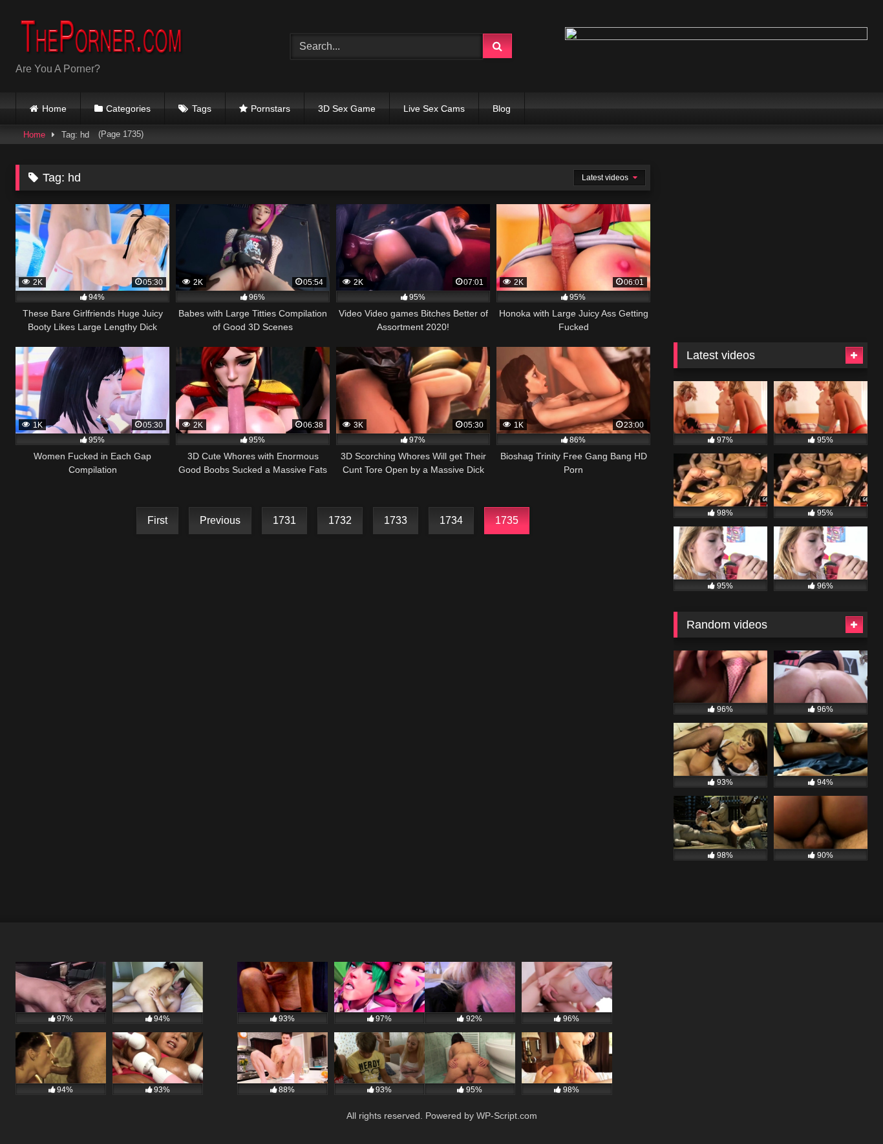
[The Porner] (112, 35)
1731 (284, 520)
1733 (395, 520)
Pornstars (270, 108)
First (157, 520)
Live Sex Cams (434, 108)
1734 (451, 520)
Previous (220, 520)
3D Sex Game (347, 108)
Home (54, 108)
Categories (128, 108)
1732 (340, 520)
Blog (502, 108)
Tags (201, 108)
